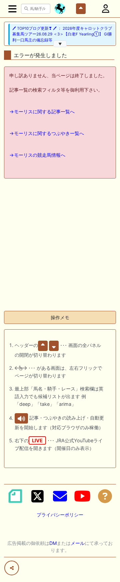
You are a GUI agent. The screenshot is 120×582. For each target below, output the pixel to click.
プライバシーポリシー (60, 514)
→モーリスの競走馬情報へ (37, 155)
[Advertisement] (60, 245)
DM (53, 543)
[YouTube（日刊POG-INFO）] (82, 496)
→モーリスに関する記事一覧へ (42, 111)
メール (78, 543)
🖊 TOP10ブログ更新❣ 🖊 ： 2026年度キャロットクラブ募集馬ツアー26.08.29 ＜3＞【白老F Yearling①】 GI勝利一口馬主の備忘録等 (62, 34)
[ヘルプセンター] (105, 496)
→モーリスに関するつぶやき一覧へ (46, 133)
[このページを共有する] (11, 568)
